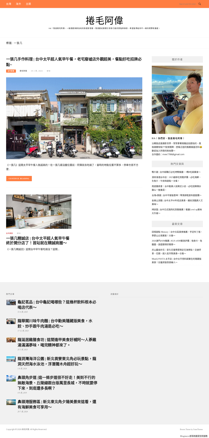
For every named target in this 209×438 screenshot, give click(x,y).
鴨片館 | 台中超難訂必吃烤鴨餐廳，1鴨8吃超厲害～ (176, 172)
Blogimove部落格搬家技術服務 (193, 436)
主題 (28, 4)
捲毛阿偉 (104, 21)
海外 (18, 4)
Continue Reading (19, 178)
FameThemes (198, 429)
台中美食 (11, 71)
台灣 (8, 4)
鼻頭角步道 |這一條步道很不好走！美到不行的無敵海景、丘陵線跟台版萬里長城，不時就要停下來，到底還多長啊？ (57, 383)
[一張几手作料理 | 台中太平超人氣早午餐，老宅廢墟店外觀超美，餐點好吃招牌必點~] (74, 118)
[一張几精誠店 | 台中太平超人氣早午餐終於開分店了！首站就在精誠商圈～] (38, 211)
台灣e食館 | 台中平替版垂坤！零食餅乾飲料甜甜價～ (177, 195)
